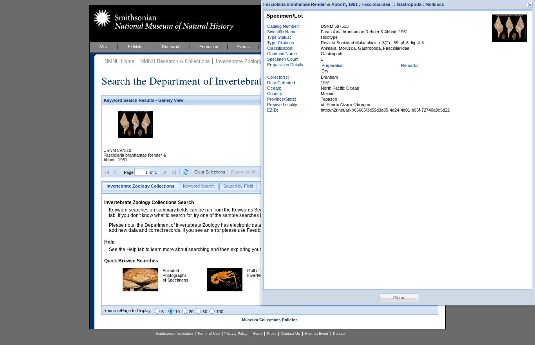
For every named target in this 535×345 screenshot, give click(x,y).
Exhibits (135, 46)
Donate (339, 334)
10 (177, 311)
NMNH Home (119, 61)
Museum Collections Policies (270, 320)
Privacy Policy (236, 334)
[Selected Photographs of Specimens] (140, 289)
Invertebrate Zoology (239, 61)
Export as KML (245, 172)
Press (272, 334)
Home (257, 334)
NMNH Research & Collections (175, 61)
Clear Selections (209, 172)
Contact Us (290, 334)
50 (204, 311)
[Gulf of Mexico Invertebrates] (224, 289)
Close (398, 297)
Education (208, 46)
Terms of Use (208, 334)
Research (171, 46)
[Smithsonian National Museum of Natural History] (162, 19)
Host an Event (316, 334)
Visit (104, 46)
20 (191, 311)
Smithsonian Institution (174, 334)
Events (243, 46)
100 (219, 311)
